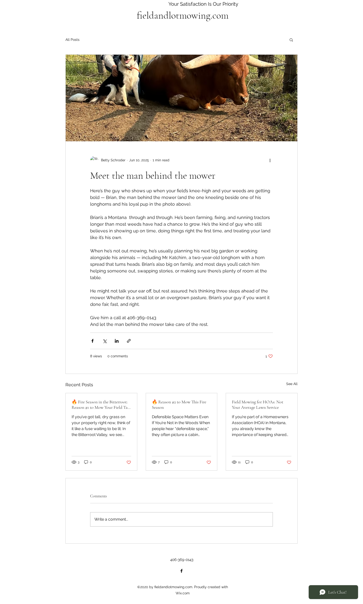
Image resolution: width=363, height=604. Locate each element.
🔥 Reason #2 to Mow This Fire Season (179, 404)
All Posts (72, 40)
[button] (291, 40)
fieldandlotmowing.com (182, 15)
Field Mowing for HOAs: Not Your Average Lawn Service (257, 404)
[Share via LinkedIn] (116, 340)
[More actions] (270, 160)
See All (292, 384)
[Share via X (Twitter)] (104, 340)
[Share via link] (128, 340)
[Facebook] (181, 570)
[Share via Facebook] (92, 340)
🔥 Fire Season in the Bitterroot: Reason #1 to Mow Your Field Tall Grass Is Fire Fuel (101, 404)
